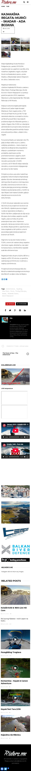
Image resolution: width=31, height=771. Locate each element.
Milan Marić (5, 291)
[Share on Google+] (15, 310)
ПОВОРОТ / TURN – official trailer (17, 346)
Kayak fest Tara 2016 (10, 709)
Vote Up (11, 304)
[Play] (3, 437)
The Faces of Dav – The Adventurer (10, 353)
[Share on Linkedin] (25, 310)
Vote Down (22, 304)
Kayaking (19, 289)
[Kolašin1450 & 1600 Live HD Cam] (15, 595)
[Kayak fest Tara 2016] (15, 697)
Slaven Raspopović (7, 296)
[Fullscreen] (27, 437)
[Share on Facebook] (5, 310)
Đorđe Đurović (10, 289)
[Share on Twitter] (10, 310)
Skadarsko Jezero (13, 293)
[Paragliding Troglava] (15, 639)
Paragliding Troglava (11, 652)
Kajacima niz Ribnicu (11, 735)
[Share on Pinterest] (20, 310)
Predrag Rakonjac (21, 291)
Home (3, 6)
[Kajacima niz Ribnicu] (15, 723)
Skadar (4, 293)
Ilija (11, 318)
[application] (15, 430)
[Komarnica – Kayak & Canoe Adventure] (15, 668)
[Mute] (25, 437)
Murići (12, 291)
